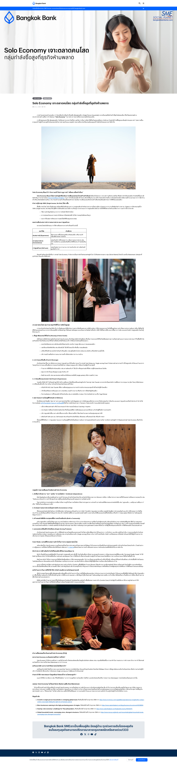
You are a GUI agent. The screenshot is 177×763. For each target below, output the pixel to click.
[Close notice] (143, 8)
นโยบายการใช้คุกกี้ (113, 760)
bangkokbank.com (79, 8)
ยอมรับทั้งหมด (141, 760)
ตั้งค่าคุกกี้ (130, 760)
